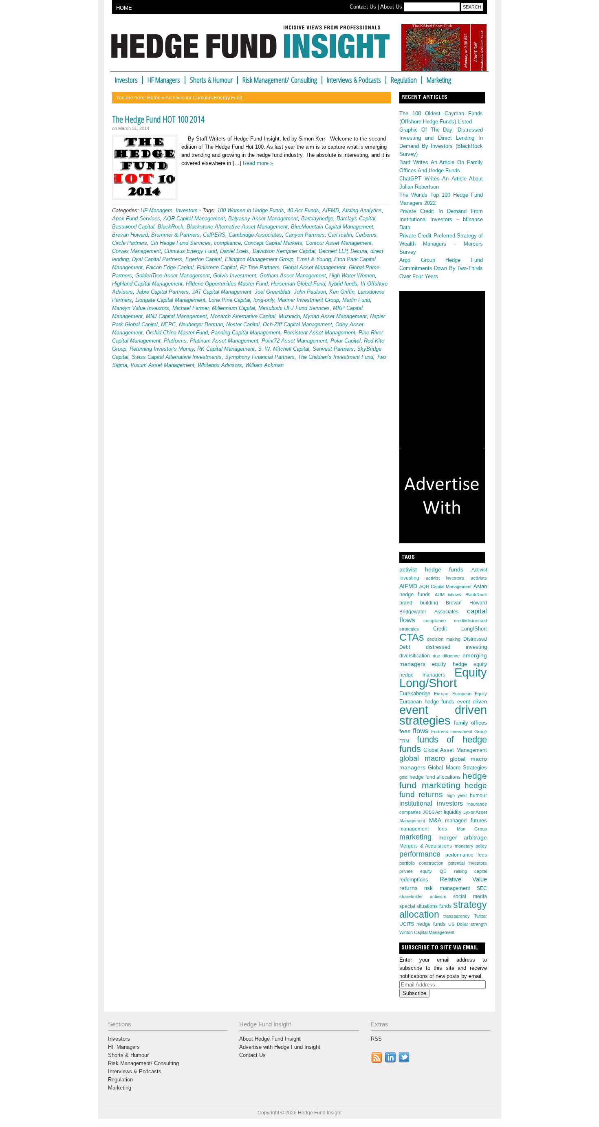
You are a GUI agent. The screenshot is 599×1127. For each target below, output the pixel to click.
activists (479, 578)
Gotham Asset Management (293, 275)
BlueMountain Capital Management (332, 227)
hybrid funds (342, 284)
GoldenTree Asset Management (172, 275)
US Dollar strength (467, 924)
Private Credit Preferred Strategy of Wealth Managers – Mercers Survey (441, 244)
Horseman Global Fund (298, 284)
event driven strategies (443, 715)
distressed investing (456, 647)
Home (154, 98)
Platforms (175, 341)
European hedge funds (426, 702)
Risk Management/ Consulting (279, 80)
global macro (422, 758)
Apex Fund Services (136, 218)
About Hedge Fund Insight (270, 1039)
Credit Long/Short (460, 629)
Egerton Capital (203, 259)
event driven (472, 702)
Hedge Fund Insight (253, 46)
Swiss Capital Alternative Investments (177, 357)
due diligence (446, 655)
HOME (124, 8)
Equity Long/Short (443, 678)
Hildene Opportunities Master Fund (227, 284)
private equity (415, 871)
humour (478, 795)
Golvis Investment (234, 275)
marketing (415, 837)
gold (403, 777)
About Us (391, 7)
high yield (457, 795)
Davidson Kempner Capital (284, 251)
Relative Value (463, 879)
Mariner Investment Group (308, 300)
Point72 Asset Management (294, 341)
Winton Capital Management (426, 932)
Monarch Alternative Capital (242, 316)
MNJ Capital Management (176, 316)
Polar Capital (345, 341)
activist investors (445, 578)
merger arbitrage (462, 837)
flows (421, 731)
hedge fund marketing (443, 780)
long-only (263, 300)
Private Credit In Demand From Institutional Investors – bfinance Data (441, 219)
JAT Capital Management (221, 292)
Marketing (439, 80)
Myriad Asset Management (335, 316)
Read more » (258, 163)
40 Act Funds (303, 210)
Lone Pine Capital (229, 300)
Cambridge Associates (255, 235)
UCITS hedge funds (422, 924)
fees (404, 731)
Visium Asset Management (162, 365)
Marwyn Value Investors (140, 308)
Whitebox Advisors (220, 365)
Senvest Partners (333, 349)
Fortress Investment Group (459, 731)
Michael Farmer (190, 308)
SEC (482, 888)
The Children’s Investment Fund (335, 357)
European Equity (469, 693)
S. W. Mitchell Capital (283, 349)
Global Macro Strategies (457, 768)
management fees (423, 828)
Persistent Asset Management (319, 333)
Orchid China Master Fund (177, 333)
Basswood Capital (133, 227)
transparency (456, 916)
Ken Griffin (342, 292)
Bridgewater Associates (428, 612)
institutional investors (431, 803)
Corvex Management (136, 251)
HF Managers (164, 80)
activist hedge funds (431, 569)
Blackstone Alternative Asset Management (237, 227)
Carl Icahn (340, 235)
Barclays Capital (356, 218)
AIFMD (330, 210)
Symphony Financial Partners (260, 357)
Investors (126, 80)
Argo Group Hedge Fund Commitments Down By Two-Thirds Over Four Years (441, 268)
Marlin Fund (356, 300)
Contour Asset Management (339, 243)
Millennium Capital (233, 308)
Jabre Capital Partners (162, 292)
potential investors (467, 863)
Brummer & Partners (175, 235)
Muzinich (289, 316)
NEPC (168, 324)
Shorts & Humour (211, 80)
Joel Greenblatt (273, 292)
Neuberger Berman (201, 324)
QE (443, 871)
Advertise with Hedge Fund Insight (279, 1047)
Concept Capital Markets (273, 243)
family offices (470, 723)
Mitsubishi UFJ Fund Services (294, 308)
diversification (414, 656)
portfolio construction (421, 863)
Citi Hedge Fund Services (180, 243)
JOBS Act (432, 812)
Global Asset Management (314, 267)
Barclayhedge (317, 218)
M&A (435, 820)
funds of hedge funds (443, 744)
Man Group (472, 828)
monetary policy (471, 846)
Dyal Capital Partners (157, 259)
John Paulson (310, 292)
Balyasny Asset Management (263, 218)
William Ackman (264, 365)
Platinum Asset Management (224, 341)
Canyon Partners (305, 235)
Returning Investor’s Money (162, 349)
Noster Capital (243, 324)
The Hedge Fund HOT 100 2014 (158, 119)
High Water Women (352, 275)
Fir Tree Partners (260, 267)
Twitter (480, 916)
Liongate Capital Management (170, 300)
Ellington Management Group (259, 259)
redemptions (413, 880)
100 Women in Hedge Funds (250, 210)
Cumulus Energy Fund (190, 251)
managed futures (466, 820)
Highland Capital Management (147, 284)
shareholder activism (422, 896)
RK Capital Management (226, 349)
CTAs (411, 637)
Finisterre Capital (217, 267)
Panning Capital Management (245, 333)
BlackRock (170, 227)
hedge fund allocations (435, 777)
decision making (443, 639)
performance (419, 854)
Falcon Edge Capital (170, 267)
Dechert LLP (333, 251)
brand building (418, 603)
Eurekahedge (414, 693)
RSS (376, 1039)
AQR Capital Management (194, 218)
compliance (227, 243)
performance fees (466, 855)
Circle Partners (129, 243)
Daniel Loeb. (234, 251)
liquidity (453, 812)
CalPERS (214, 235)
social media (470, 896)
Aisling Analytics (362, 210)
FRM (404, 740)
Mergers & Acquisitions (425, 846)
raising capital (470, 871)
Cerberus (366, 235)
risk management (447, 888)
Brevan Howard (130, 235)
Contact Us (363, 7)
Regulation (404, 80)
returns (408, 888)
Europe (441, 693)
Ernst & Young (314, 259)
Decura (358, 251)
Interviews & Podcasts (354, 80)
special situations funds (425, 906)
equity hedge (449, 664)
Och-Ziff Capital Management (297, 324)
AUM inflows (448, 594)
